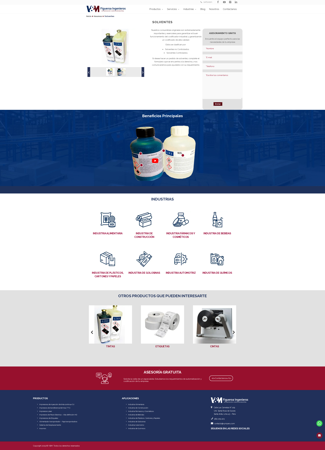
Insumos (98, 16)
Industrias (188, 9)
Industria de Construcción (138, 408)
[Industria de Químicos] (217, 259)
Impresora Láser (45, 411)
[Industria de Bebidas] (217, 219)
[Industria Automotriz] (181, 259)
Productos (155, 9)
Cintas (162, 346)
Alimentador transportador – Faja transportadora (58, 422)
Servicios (172, 9)
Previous (91, 333)
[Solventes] (215, 324)
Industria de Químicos (217, 272)
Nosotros (214, 9)
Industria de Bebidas (217, 233)
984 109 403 (219, 419)
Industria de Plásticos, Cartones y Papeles (144, 418)
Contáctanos (230, 9)
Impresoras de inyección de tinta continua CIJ (56, 404)
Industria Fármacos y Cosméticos (141, 411)
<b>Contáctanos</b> (221, 378)
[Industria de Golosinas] (144, 259)
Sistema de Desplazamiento (50, 425)
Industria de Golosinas (144, 272)
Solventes (214, 346)
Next (232, 333)
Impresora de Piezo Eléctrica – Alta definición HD (58, 415)
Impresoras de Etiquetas (48, 418)
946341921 (208, 2)
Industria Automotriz (181, 272)
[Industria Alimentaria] (108, 219)
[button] (88, 72)
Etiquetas (110, 346)
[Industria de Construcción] (144, 219)
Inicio (88, 16)
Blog (202, 9)
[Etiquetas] (110, 324)
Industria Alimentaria (108, 233)
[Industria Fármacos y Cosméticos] (181, 219)
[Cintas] (162, 324)
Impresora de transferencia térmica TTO (54, 408)
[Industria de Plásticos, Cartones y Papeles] (108, 259)
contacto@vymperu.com (224, 424)
